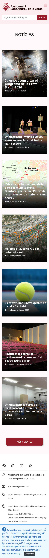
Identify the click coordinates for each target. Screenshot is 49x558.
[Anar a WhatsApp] (4, 465)
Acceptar (30, 554)
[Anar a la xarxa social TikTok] (30, 465)
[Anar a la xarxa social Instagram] (21, 465)
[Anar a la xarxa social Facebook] (13, 465)
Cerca (42, 17)
